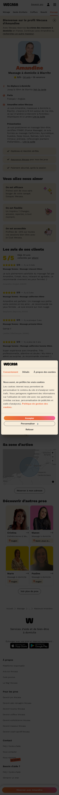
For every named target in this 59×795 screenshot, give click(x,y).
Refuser (30, 429)
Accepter (29, 418)
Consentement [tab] (10, 372)
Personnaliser (28, 423)
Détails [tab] (25, 372)
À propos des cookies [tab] (45, 372)
